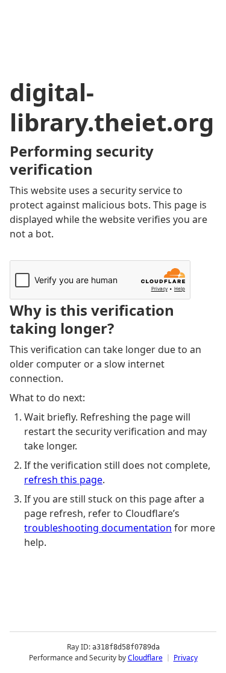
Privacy (186, 658)
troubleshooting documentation (98, 527)
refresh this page (63, 479)
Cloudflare (145, 658)
